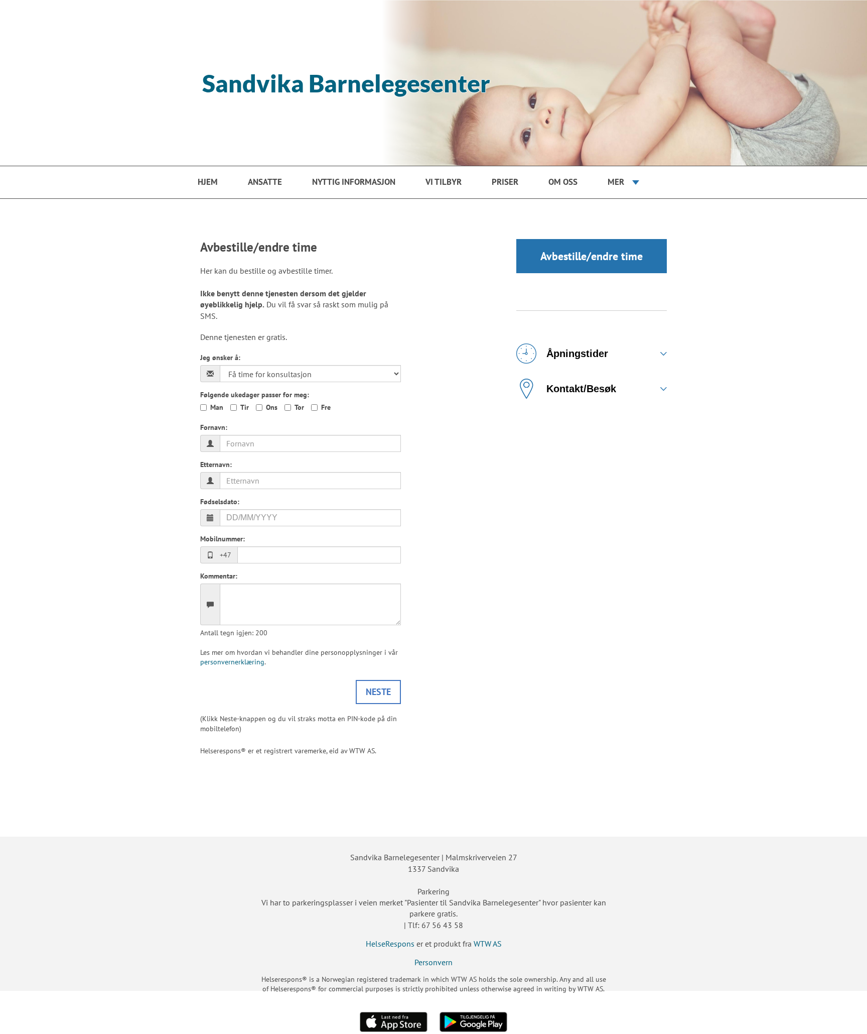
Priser (505, 181)
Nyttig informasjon (353, 181)
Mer (616, 181)
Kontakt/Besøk (581, 388)
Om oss (562, 181)
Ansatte (265, 181)
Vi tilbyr (443, 181)
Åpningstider (577, 353)
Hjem (208, 181)
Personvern (433, 962)
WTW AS (488, 944)
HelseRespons (390, 944)
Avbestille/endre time (591, 256)
